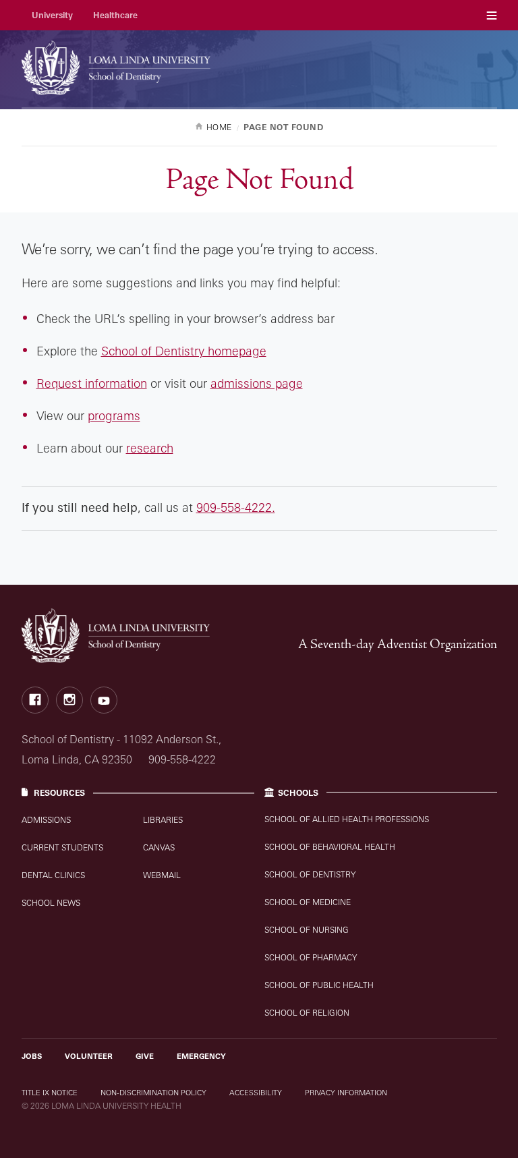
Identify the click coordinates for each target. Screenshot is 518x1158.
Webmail (162, 875)
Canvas (159, 847)
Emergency (201, 1056)
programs (114, 415)
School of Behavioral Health (329, 847)
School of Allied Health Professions (346, 819)
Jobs (32, 1056)
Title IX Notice (50, 1092)
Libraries (163, 820)
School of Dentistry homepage (183, 350)
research (149, 447)
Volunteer (89, 1056)
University (52, 15)
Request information (91, 383)
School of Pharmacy (310, 957)
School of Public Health (319, 985)
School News (51, 903)
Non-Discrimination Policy (153, 1092)
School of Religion (306, 1013)
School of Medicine (307, 902)
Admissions (46, 820)
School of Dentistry (309, 874)
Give (145, 1056)
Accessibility (255, 1092)
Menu (491, 15)
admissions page (256, 383)
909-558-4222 (182, 759)
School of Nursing (306, 930)
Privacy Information (346, 1092)
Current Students (62, 847)
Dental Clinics (53, 875)
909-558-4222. (235, 507)
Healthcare (115, 15)
